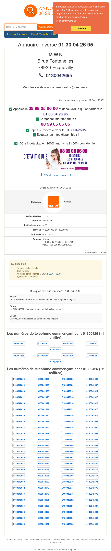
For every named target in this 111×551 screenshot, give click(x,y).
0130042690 (68, 511)
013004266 (43, 355)
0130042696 (19, 524)
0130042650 (68, 451)
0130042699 (92, 524)
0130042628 (19, 421)
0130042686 (68, 505)
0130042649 (43, 451)
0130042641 (43, 439)
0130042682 (68, 499)
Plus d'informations (66, 21)
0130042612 (19, 397)
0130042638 (68, 433)
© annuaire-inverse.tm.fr (41, 539)
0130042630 (68, 421)
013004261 (43, 343)
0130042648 (19, 451)
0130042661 (43, 469)
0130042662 (68, 469)
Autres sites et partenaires (93, 539)
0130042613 (43, 397)
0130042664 (19, 475)
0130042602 (68, 378)
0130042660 (19, 469)
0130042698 (68, 524)
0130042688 (19, 511)
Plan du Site (55, 542)
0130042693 (43, 517)
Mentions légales (62, 539)
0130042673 (43, 487)
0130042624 (19, 415)
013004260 (19, 343)
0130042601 (43, 378)
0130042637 (43, 433)
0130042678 (68, 493)
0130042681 (43, 499)
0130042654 (68, 457)
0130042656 (19, 463)
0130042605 (43, 384)
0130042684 (19, 505)
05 (57, 273)
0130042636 (19, 433)
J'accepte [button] (81, 28)
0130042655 (92, 457)
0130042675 (92, 487)
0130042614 (68, 397)
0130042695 (92, 517)
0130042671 (92, 481)
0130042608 (19, 391)
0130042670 (68, 481)
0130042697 (43, 524)
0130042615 (92, 397)
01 (43, 273)
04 (53, 273)
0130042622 (68, 409)
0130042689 (43, 511)
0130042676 (19, 493)
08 (60, 273)
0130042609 (43, 391)
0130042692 (19, 517)
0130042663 (92, 469)
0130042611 (92, 391)
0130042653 (43, 457)
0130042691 (92, 511)
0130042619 (92, 403)
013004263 (92, 343)
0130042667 (92, 475)
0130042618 (68, 403)
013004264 (55, 349)
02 (46, 273)
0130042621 (43, 409)
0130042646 (68, 445)
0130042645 (43, 445)
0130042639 (92, 433)
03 (50, 273)
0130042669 (43, 481)
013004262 (68, 343)
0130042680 (19, 499)
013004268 (92, 355)
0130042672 (19, 487)
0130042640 (19, 439)
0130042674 (68, 487)
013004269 (55, 361)
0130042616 (19, 403)
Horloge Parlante (16, 34)
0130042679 (92, 493)
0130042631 (92, 421)
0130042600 (19, 378)
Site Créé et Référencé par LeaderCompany (55, 549)
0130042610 (68, 391)
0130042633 (43, 427)
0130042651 (92, 451)
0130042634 (68, 427)
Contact (75, 539)
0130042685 (43, 505)
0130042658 (68, 463)
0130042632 (19, 427)
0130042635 (92, 427)
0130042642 (68, 439)
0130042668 (19, 481)
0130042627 (92, 415)
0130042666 (68, 475)
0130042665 (43, 475)
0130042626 (68, 415)
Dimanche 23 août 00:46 (16, 539)
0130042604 (19, 384)
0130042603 (92, 378)
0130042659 (92, 463)
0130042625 (43, 415)
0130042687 (92, 505)
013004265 (19, 355)
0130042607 (92, 384)
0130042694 (68, 517)
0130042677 (43, 493)
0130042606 (68, 384)
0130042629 (43, 421)
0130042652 (19, 457)
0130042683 (92, 499)
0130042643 (92, 439)
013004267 (68, 355)
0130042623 (92, 409)
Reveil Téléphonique (43, 34)
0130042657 (43, 463)
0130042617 (43, 403)
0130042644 (19, 445)
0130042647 (92, 445)
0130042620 (19, 409)
